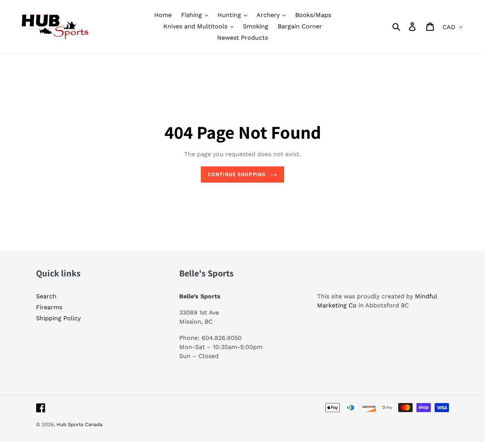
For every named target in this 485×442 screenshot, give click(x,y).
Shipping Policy (58, 318)
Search (46, 296)
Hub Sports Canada (79, 424)
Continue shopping (237, 174)
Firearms (49, 307)
